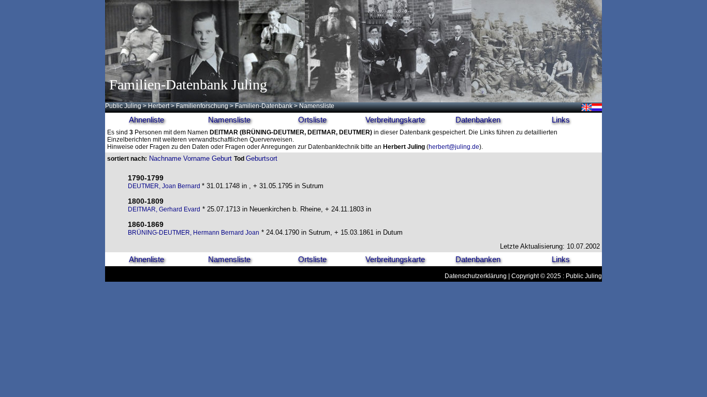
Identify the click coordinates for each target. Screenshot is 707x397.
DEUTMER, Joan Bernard (165, 186)
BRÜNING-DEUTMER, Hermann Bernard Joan (193, 232)
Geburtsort (261, 158)
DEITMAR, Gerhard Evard (164, 209)
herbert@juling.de (454, 146)
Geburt (222, 158)
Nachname (165, 158)
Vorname (196, 158)
